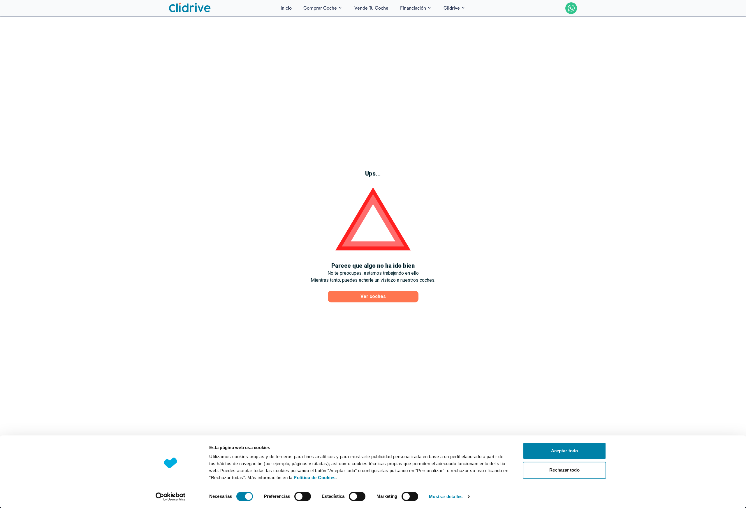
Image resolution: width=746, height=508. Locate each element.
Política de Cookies (315, 477)
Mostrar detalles (445, 496)
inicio (286, 8)
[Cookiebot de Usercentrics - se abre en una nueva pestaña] (170, 496)
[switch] (302, 496)
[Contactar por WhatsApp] (571, 8)
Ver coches (373, 296)
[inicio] (190, 8)
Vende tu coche (371, 8)
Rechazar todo (564, 469)
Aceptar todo (564, 450)
